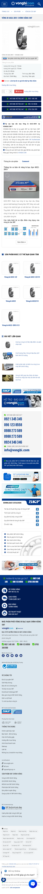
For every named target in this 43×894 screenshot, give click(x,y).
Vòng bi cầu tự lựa (33, 831)
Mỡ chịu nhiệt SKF (7, 842)
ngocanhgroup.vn (9, 769)
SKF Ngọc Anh (6, 856)
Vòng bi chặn (15, 835)
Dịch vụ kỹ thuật (7, 698)
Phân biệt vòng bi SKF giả (20, 849)
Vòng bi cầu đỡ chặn (25, 835)
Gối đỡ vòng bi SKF (31, 838)
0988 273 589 (13, 430)
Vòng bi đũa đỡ (6, 835)
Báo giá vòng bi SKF (16, 852)
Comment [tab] (25, 161)
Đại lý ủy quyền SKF (8, 679)
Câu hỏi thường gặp (8, 737)
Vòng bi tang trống (22, 831)
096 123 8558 (13, 424)
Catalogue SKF (6, 852)
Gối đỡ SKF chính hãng (9, 781)
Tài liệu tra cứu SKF (8, 689)
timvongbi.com (8, 763)
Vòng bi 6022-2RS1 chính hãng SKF (17, 18)
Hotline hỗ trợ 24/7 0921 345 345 (23, 99)
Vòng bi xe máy (20, 838)
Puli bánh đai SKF (16, 845)
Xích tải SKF (28, 842)
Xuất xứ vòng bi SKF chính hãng (12, 816)
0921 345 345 (13, 419)
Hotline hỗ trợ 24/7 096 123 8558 (23, 104)
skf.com (6, 766)
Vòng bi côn (13, 831)
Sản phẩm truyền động (9, 790)
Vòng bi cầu (5, 831)
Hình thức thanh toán (8, 743)
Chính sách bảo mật (8, 731)
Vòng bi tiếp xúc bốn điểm (8, 838)
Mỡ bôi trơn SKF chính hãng (10, 784)
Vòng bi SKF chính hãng (9, 778)
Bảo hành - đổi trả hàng (9, 734)
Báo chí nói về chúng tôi (9, 686)
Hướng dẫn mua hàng (9, 85)
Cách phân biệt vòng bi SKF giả (12, 813)
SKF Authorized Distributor (10, 635)
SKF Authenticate (34, 139)
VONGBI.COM (22, 153)
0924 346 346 (13, 442)
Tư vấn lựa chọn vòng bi (9, 701)
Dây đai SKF (6, 845)
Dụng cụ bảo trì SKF (18, 842)
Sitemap (4, 746)
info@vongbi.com (17, 450)
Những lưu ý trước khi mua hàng (12, 752)
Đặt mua (19, 91)
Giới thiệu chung (7, 683)
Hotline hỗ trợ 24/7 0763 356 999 (23, 109)
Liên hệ (4, 749)
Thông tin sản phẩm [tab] (11, 161)
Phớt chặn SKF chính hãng (10, 787)
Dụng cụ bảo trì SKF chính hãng (11, 793)
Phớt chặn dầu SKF (27, 845)
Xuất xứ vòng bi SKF (7, 849)
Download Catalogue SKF (10, 692)
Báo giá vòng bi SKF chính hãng (12, 695)
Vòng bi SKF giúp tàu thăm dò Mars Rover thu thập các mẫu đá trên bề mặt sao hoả (28, 377)
